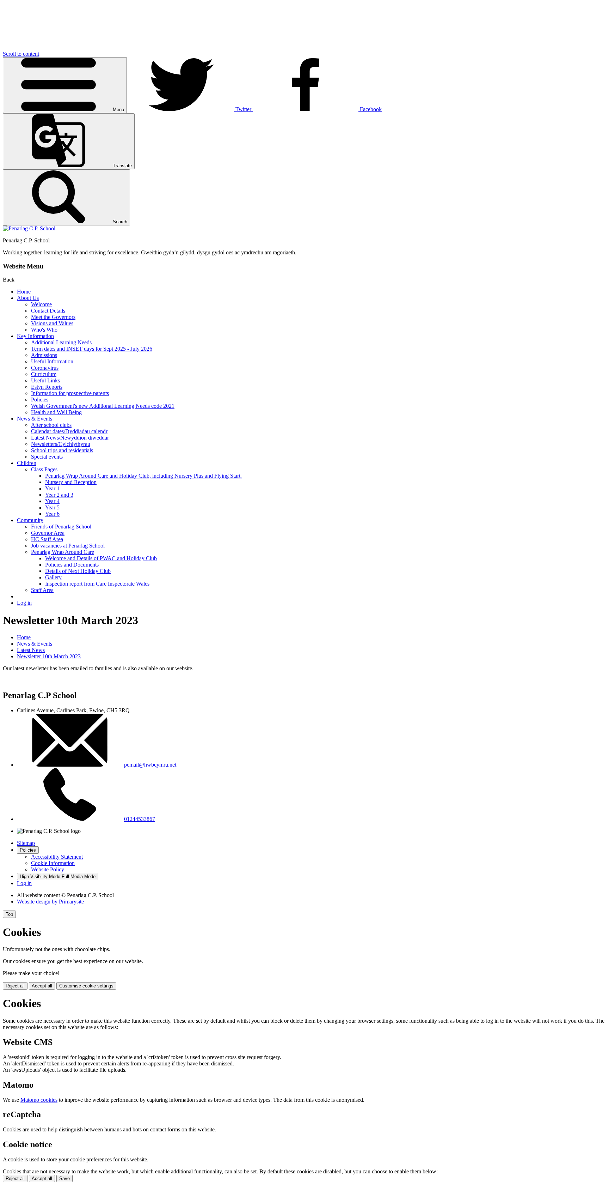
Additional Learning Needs (61, 342)
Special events (47, 457)
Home (24, 292)
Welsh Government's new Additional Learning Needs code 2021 (102, 406)
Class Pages (44, 469)
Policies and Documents (72, 565)
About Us (28, 298)
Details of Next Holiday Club (78, 571)
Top (9, 914)
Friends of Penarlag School (61, 527)
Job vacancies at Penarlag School (68, 546)
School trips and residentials (62, 450)
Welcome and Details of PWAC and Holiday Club (101, 558)
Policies (39, 400)
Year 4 (52, 501)
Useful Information (52, 361)
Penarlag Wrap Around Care (62, 552)
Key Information (35, 336)
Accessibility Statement (57, 857)
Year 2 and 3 (59, 495)
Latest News (31, 650)
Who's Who (44, 330)
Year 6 (52, 514)
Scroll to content (21, 54)
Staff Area (42, 590)
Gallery (53, 577)
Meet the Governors (53, 317)
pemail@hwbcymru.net (150, 765)
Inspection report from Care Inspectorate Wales (97, 584)
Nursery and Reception (71, 482)
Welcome (41, 304)
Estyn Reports (46, 387)
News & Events (34, 419)
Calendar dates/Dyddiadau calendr (69, 431)
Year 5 (52, 507)
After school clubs (51, 425)
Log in (24, 603)
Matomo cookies (38, 1100)
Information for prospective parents (70, 393)
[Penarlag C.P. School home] (29, 228)
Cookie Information (53, 863)
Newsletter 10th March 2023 (49, 656)
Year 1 (52, 488)
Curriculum (43, 374)
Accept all (42, 985)
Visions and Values (52, 323)
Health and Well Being (56, 412)
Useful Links (45, 380)
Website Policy (47, 869)
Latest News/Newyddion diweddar (70, 438)
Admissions (44, 355)
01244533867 (139, 819)
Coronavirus (45, 368)
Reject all (15, 985)
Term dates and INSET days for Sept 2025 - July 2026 (91, 349)
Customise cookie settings (86, 985)
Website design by (50, 902)
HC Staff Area (47, 539)
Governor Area (47, 533)
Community (30, 520)
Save (64, 1178)
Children (26, 463)
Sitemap (26, 843)
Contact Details (48, 311)
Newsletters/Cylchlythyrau (60, 444)
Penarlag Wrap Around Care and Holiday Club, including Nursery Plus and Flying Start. (143, 476)
